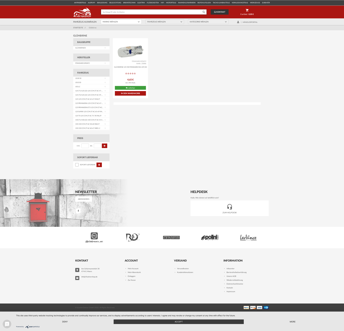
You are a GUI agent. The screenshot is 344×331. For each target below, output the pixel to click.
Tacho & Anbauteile (221, 3)
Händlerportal (250, 22)
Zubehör (266, 3)
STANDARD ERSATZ (82, 63)
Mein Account (133, 268)
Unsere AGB (231, 276)
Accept (179, 321)
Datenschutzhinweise (235, 284)
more (292, 321)
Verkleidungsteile (240, 3)
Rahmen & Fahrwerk (187, 3)
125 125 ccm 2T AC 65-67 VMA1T (87, 99)
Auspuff (91, 3)
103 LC (77, 87)
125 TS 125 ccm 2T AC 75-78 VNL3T (88, 116)
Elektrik (141, 3)
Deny (65, 321)
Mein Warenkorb (134, 272)
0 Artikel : (247, 14)
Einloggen (131, 276)
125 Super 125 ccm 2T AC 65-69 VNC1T (90, 112)
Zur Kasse (132, 280)
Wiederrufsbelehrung (235, 280)
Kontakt (220, 12)
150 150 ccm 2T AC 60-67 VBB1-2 (87, 128)
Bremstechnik (129, 3)
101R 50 (78, 78)
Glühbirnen (80, 48)
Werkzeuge (255, 3)
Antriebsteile (80, 3)
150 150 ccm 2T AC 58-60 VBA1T (87, 124)
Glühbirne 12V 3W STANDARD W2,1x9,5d (130, 67)
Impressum (231, 291)
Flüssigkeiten (153, 3)
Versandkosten (183, 268)
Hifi (162, 3)
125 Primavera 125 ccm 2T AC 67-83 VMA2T (92, 103)
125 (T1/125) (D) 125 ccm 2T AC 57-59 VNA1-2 (92, 91)
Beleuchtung (115, 3)
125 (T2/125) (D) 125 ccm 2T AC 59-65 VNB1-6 (92, 95)
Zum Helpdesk (230, 212)
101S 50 (78, 82)
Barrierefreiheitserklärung (237, 272)
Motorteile (171, 3)
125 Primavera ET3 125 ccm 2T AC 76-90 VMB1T (93, 107)
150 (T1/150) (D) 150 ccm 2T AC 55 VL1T (90, 120)
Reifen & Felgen (204, 3)
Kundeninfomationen (185, 272)
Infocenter (230, 268)
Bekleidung (102, 3)
